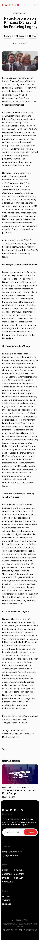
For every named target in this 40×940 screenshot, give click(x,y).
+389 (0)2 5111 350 (10, 856)
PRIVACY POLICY (10, 930)
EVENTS (5, 878)
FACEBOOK (7, 896)
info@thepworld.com (12, 852)
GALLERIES (19, 874)
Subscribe (30, 832)
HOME (5, 870)
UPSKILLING (7, 882)
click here (15, 737)
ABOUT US (7, 874)
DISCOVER (19, 870)
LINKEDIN (6, 904)
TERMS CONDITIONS (28, 930)
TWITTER (6, 900)
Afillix (26, 920)
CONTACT (18, 878)
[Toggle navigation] (36, 5)
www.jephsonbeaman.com (14, 722)
